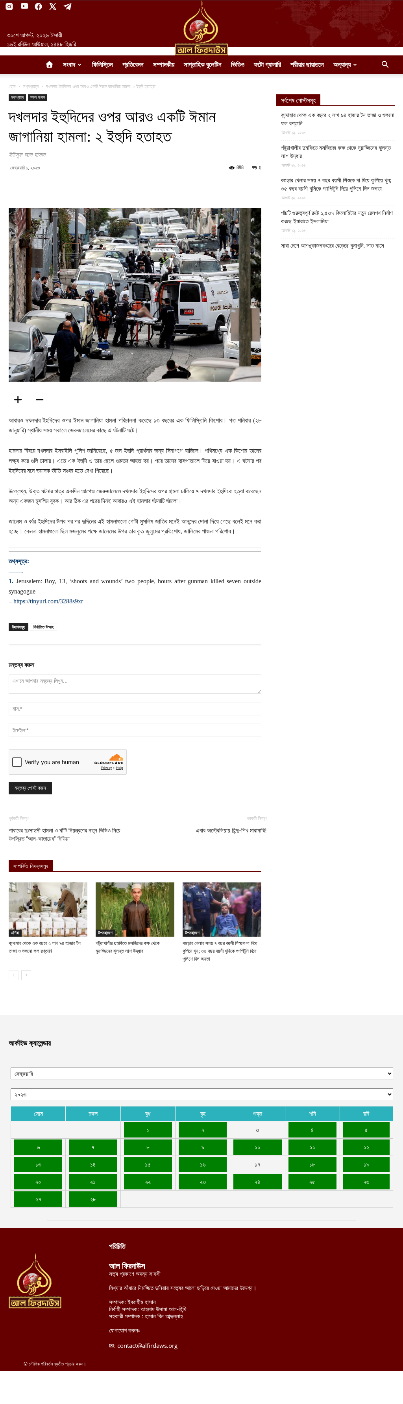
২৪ (257, 1181)
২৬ (366, 1181)
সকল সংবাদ (37, 97)
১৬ (202, 1164)
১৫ (148, 1164)
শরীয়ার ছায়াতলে (307, 64)
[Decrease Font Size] (42, 400)
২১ (93, 1181)
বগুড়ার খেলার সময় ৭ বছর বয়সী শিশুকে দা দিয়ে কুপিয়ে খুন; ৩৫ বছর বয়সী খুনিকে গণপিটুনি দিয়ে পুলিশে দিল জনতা (220, 951)
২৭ (38, 1199)
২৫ (312, 1181)
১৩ (38, 1164)
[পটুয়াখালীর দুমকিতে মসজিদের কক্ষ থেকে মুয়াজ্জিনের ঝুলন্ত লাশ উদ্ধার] (135, 909)
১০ (258, 1147)
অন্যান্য (342, 64)
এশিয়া (15, 932)
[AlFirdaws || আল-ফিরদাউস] (201, 27)
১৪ (93, 1164)
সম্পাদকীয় (163, 64)
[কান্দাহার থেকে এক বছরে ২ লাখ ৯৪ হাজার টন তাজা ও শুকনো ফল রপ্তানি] (48, 909)
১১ (312, 1147)
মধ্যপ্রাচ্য (31, 86)
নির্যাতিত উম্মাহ (43, 627)
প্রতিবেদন (133, 64)
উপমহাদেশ (105, 932)
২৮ (93, 1199)
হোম (12, 86)
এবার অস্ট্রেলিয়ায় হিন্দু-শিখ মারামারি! (231, 830)
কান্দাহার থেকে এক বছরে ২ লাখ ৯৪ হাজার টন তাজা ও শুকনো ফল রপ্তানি (337, 119)
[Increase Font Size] (20, 400)
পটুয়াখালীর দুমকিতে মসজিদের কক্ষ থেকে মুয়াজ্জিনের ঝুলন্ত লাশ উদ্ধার (336, 152)
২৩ (203, 1181)
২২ (148, 1181)
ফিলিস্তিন (102, 64)
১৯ (366, 1164)
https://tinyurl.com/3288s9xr (48, 601)
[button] (384, 65)
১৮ (312, 1164)
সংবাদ (69, 64)
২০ (38, 1181)
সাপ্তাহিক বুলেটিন (203, 64)
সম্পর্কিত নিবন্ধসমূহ (30, 866)
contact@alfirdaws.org (147, 1345)
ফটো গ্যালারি (267, 64)
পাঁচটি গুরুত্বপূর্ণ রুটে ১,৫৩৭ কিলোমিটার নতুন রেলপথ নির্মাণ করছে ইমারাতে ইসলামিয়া (337, 217)
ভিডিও (237, 64)
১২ (366, 1147)
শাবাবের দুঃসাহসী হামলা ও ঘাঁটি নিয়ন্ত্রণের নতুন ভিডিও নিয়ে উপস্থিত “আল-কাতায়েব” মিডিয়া (64, 834)
